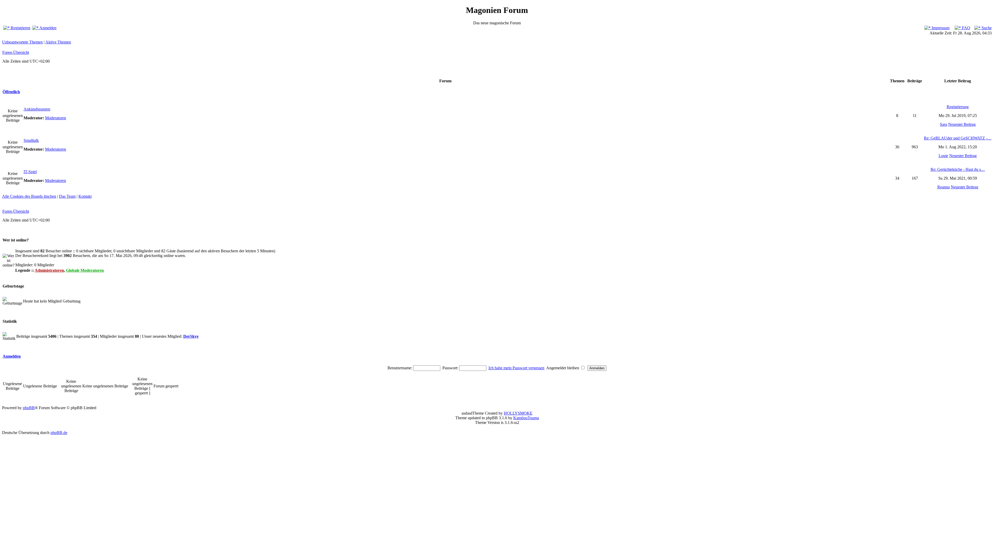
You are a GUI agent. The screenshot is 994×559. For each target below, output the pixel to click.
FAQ (965, 28)
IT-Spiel (30, 172)
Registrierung (958, 107)
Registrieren (20, 28)
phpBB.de (58, 432)
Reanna (943, 187)
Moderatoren (55, 118)
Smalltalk (31, 140)
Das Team (67, 196)
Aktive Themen (58, 42)
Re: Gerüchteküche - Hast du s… (958, 169)
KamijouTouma (526, 418)
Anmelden (47, 28)
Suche (986, 28)
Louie (943, 155)
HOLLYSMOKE (518, 413)
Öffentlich (11, 92)
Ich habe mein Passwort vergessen (516, 368)
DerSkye (191, 336)
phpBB (29, 408)
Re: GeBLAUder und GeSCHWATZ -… (957, 138)
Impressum (940, 28)
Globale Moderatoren (85, 270)
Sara (943, 124)
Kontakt (85, 196)
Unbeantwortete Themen (22, 42)
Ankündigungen (37, 109)
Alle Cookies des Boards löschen (29, 196)
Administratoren (49, 270)
